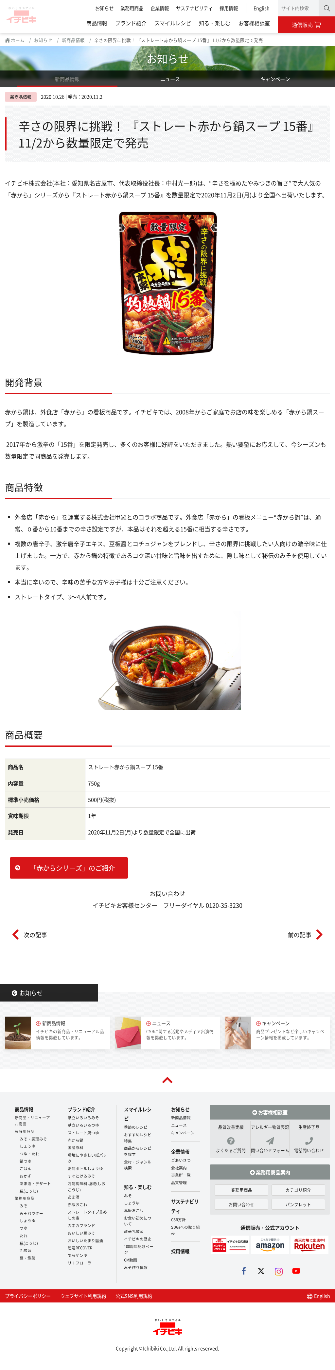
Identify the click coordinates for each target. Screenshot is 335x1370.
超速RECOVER (80, 1247)
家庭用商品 (24, 1131)
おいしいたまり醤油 (85, 1240)
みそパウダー (31, 1213)
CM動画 (130, 1259)
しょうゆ (27, 1146)
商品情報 (96, 23)
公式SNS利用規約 (133, 1295)
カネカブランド (81, 1225)
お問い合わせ (241, 1204)
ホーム (17, 40)
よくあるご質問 (231, 1150)
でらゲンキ (77, 1255)
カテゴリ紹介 (298, 1190)
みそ (23, 1205)
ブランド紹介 (131, 23)
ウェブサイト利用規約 (83, 1295)
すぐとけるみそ (81, 1176)
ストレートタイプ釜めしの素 (87, 1215)
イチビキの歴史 (137, 1238)
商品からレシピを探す (137, 1151)
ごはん (25, 1168)
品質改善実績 (231, 1127)
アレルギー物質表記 (270, 1127)
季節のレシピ (136, 1127)
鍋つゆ (25, 1161)
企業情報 (159, 8)
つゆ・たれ (29, 1153)
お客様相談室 (254, 23)
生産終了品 (309, 1127)
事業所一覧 (181, 1175)
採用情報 (229, 8)
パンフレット (298, 1204)
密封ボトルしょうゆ (85, 1168)
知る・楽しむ (214, 23)
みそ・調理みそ (33, 1139)
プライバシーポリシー (28, 1295)
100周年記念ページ (138, 1249)
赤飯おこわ (77, 1204)
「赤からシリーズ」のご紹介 (72, 868)
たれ (23, 1235)
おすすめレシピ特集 (137, 1137)
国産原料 (75, 1147)
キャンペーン (275, 78)
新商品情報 (73, 40)
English (262, 8)
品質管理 (179, 1182)
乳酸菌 (25, 1250)
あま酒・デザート (35, 1183)
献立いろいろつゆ (83, 1125)
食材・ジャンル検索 (137, 1165)
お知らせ (104, 8)
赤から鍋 (75, 1140)
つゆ (23, 1228)
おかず (25, 1176)
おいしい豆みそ (81, 1233)
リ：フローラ (79, 1262)
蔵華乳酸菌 (134, 1231)
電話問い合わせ (309, 1150)
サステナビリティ (194, 8)
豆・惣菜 (27, 1258)
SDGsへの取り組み (185, 1230)
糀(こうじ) (29, 1191)
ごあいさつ (181, 1160)
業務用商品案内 (272, 1172)
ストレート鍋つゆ (83, 1132)
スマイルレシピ (172, 23)
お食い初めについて (137, 1221)
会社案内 (179, 1167)
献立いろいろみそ (83, 1117)
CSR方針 (178, 1219)
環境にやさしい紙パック (87, 1158)
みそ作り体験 (136, 1267)
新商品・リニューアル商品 (32, 1120)
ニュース (170, 78)
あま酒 (73, 1197)
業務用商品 (131, 8)
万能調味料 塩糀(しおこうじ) (86, 1186)
